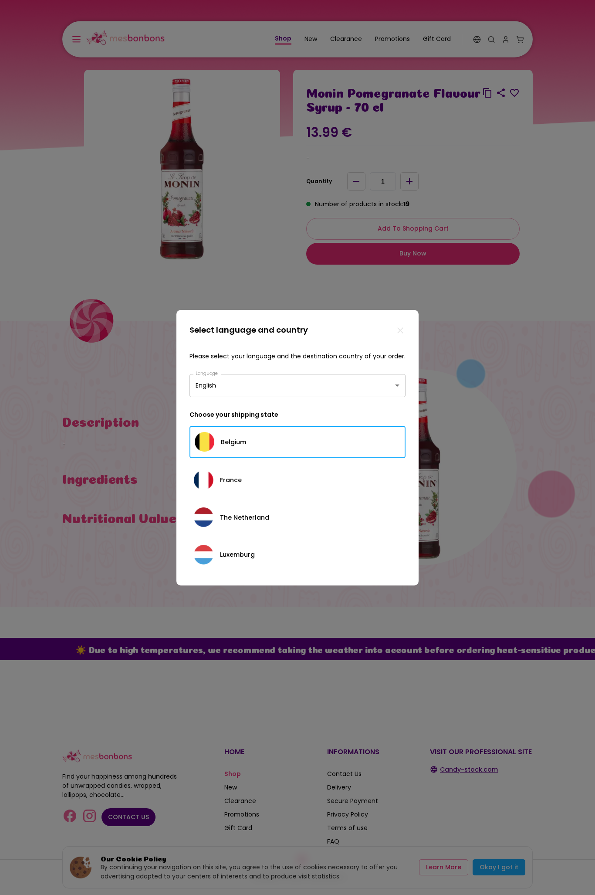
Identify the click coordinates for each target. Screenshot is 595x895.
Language (207, 373)
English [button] (206, 385)
